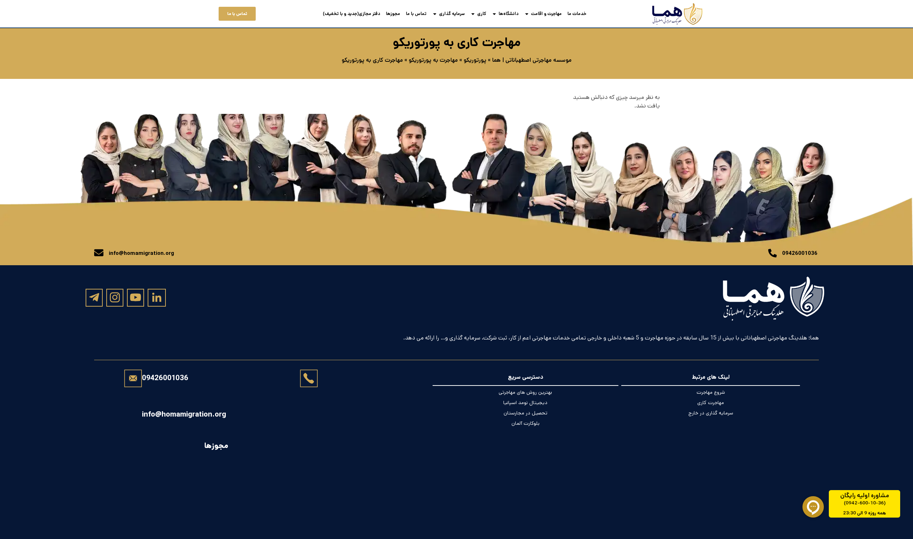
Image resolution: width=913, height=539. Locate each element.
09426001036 (165, 378)
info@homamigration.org (184, 414)
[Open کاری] (472, 13)
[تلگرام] (94, 297)
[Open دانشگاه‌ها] (494, 13)
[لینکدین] (157, 298)
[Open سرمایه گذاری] (434, 13)
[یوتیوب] (135, 297)
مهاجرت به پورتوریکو (433, 60)
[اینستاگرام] (115, 297)
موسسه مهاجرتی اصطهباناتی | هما (532, 60)
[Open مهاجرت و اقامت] (526, 13)
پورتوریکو (475, 60)
